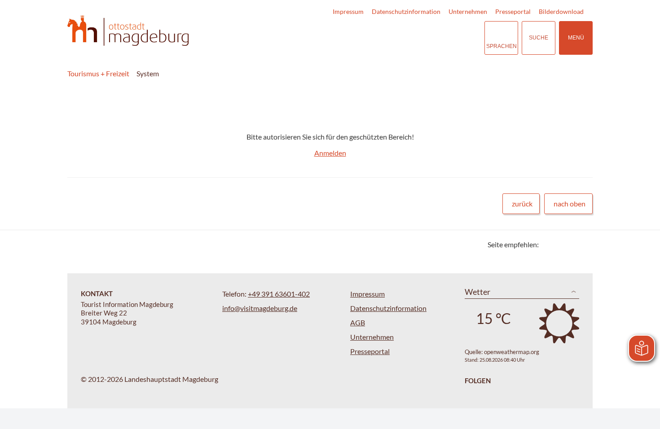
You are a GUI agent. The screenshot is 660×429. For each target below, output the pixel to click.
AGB (357, 322)
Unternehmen (468, 11)
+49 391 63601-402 (279, 293)
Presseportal (513, 11)
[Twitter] (549, 244)
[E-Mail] (571, 244)
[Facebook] (560, 244)
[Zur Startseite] (128, 31)
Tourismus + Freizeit (98, 73)
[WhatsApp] (582, 244)
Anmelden (330, 153)
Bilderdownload (561, 11)
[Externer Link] (422, 38)
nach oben (569, 203)
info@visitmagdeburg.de (259, 308)
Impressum (348, 11)
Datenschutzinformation (406, 11)
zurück (522, 203)
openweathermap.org (511, 351)
